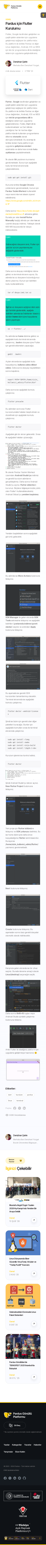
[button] (43, 15)
